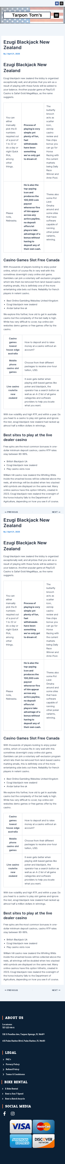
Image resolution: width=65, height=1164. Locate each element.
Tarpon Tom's (27, 15)
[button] (56, 15)
